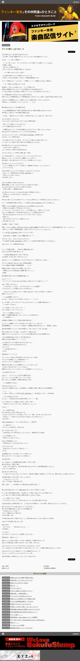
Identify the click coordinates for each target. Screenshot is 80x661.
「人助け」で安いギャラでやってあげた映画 (23, 227)
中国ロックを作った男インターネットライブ (24, 607)
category (76, 2)
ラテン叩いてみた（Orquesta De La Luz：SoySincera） (28, 620)
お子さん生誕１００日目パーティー (21, 591)
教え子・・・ (15, 585)
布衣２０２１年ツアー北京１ (19, 583)
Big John (22, 490)
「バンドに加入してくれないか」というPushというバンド (24, 206)
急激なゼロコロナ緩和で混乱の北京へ (22, 577)
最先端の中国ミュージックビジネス (21, 628)
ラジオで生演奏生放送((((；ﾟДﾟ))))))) (22, 601)
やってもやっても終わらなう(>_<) (21, 596)
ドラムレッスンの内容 (17, 625)
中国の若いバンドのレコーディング (21, 580)
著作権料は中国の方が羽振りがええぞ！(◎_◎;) (25, 609)
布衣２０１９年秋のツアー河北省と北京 (23, 599)
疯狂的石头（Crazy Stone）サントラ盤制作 (24, 617)
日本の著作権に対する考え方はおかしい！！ (24, 612)
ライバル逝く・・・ (17, 614)
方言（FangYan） (29, 135)
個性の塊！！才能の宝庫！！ (19, 593)
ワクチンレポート (16, 588)
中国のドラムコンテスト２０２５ (21, 604)
